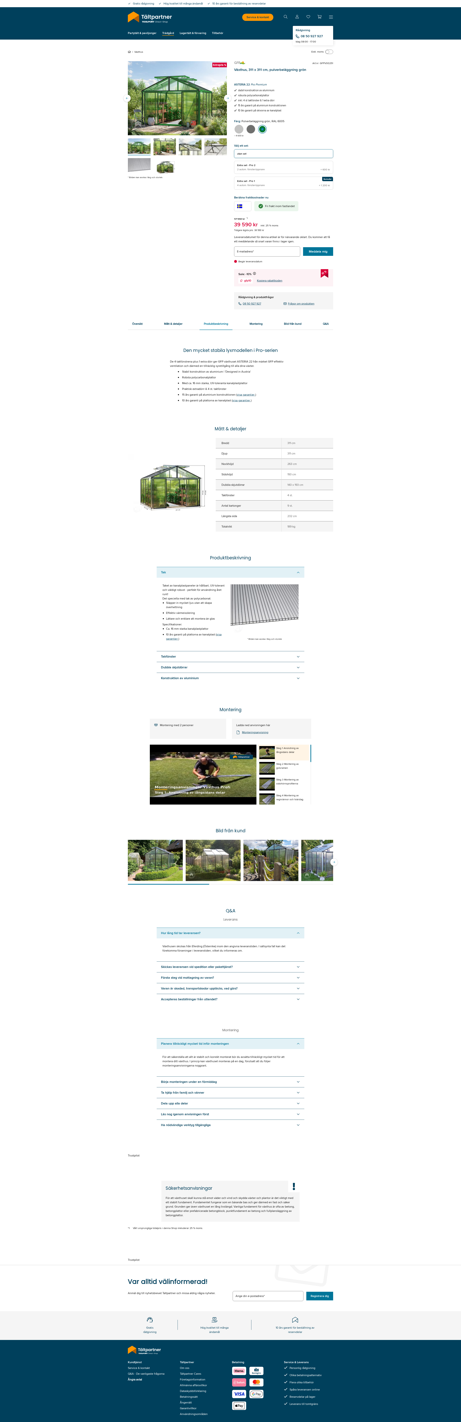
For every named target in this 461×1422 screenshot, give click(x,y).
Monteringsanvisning (255, 732)
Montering (256, 324)
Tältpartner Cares (190, 1374)
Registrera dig (320, 1296)
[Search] (285, 17)
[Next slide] (227, 98)
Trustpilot (134, 1155)
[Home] (130, 51)
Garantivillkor (188, 1408)
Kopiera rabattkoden (269, 280)
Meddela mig (318, 251)
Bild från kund (292, 324)
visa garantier (246, 395)
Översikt (137, 324)
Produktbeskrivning (216, 324)
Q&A (326, 324)
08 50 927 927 (312, 36)
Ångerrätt (186, 1402)
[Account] (297, 17)
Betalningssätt (189, 1397)
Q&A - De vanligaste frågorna (146, 1374)
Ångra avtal (135, 1379)
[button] (319, 17)
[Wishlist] (308, 17)
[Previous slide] (127, 98)
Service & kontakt (258, 17)
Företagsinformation (192, 1379)
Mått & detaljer (173, 324)
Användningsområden (194, 1414)
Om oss (184, 1368)
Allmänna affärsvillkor (193, 1385)
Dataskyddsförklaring (193, 1391)
